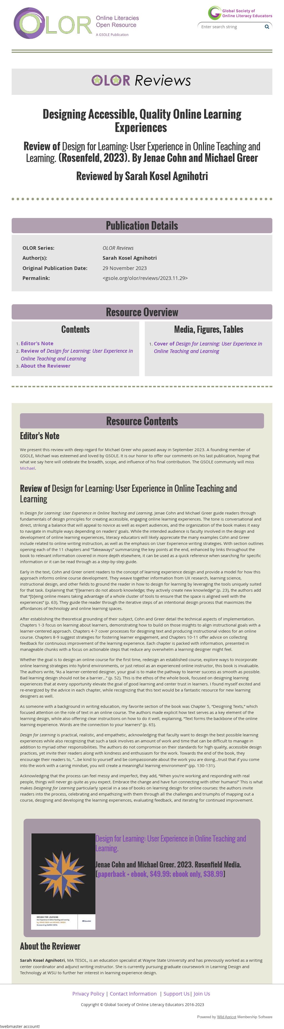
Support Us (177, 993)
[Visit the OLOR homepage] (77, 39)
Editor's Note (37, 343)
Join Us (202, 993)
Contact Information (133, 993)
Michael (27, 468)
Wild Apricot (226, 1017)
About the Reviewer (45, 365)
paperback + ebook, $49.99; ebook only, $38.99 (160, 874)
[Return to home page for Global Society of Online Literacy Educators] (239, 19)
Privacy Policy (88, 993)
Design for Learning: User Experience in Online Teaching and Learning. (170, 843)
